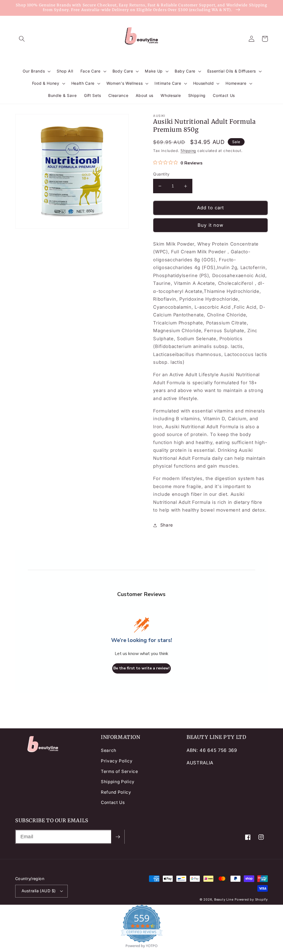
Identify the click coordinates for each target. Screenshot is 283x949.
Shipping (188, 151)
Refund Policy (116, 792)
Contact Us (113, 802)
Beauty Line (223, 899)
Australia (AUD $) (39, 890)
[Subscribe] (117, 837)
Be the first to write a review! (141, 668)
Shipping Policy (118, 781)
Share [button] (166, 525)
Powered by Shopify (251, 899)
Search (108, 750)
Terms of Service (119, 771)
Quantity (161, 174)
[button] (21, 38)
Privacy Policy (116, 761)
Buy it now (210, 225)
